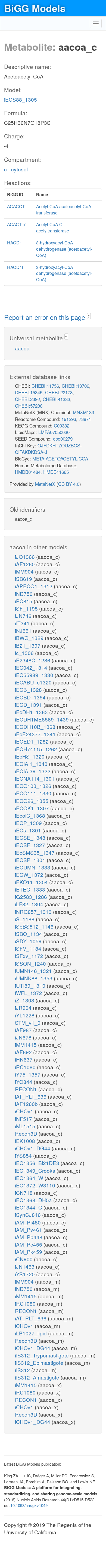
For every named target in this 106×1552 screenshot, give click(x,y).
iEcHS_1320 (30, 756)
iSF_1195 (27, 608)
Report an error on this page (45, 317)
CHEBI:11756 (45, 385)
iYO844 (24, 1081)
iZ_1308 (25, 1000)
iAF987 (24, 1029)
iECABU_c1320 (34, 682)
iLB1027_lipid (31, 1333)
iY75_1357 (28, 1074)
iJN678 (24, 1037)
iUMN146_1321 (34, 970)
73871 (85, 419)
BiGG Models (35, 8)
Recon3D (27, 1133)
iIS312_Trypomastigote (42, 1355)
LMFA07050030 (54, 432)
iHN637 (24, 1059)
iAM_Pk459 (29, 1251)
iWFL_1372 (29, 992)
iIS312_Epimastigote (40, 1362)
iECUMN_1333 (33, 867)
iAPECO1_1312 (34, 586)
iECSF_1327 (30, 844)
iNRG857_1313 (34, 911)
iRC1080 (26, 1067)
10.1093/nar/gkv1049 (29, 1505)
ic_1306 (25, 652)
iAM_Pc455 (29, 1244)
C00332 (61, 425)
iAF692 (24, 1052)
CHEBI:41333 (56, 399)
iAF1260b (27, 1103)
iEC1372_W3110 (36, 1185)
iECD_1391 (29, 704)
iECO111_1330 (34, 793)
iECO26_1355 (32, 800)
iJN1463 (25, 1266)
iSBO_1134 (29, 933)
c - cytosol (16, 169)
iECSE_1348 (31, 837)
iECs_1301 (28, 830)
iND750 (24, 593)
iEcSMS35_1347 (35, 852)
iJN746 (24, 615)
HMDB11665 (56, 471)
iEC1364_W (30, 1177)
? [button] (89, 316)
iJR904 (24, 1007)
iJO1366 (25, 556)
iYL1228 (25, 1015)
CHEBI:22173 (59, 392)
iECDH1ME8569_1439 (42, 719)
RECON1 (26, 1089)
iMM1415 (26, 1044)
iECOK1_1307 (32, 808)
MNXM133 (83, 412)
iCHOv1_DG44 (33, 1148)
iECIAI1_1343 (32, 763)
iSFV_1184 (29, 948)
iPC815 (24, 601)
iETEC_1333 (30, 889)
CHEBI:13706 (75, 385)
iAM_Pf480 (28, 1222)
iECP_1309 (29, 822)
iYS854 (24, 1155)
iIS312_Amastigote (38, 1377)
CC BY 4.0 (68, 483)
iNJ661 (24, 630)
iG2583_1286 (31, 896)
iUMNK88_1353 (34, 978)
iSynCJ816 (28, 1214)
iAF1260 (25, 564)
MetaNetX (45, 483)
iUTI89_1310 (31, 985)
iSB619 (24, 578)
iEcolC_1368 (30, 815)
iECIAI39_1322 (33, 771)
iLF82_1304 (30, 904)
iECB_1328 (29, 689)
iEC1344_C (29, 1207)
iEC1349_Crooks (36, 1170)
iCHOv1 (25, 1111)
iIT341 (23, 623)
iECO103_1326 (34, 785)
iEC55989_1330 (35, 674)
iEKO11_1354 (32, 882)
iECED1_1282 (32, 741)
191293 (68, 419)
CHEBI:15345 (28, 392)
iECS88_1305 (20, 99)
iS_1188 (25, 919)
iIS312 (23, 1370)
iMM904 (25, 571)
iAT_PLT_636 (31, 1096)
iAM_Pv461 (29, 1229)
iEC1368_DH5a (34, 1200)
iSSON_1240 (31, 963)
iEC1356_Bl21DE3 (38, 1162)
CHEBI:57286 (28, 405)
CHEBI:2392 (27, 399)
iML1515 (26, 1126)
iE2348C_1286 (33, 660)
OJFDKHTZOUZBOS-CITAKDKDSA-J (48, 448)
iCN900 (24, 1259)
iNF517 (24, 1118)
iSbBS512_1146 (35, 926)
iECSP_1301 (31, 859)
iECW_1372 (30, 874)
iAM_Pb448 (29, 1237)
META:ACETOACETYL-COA (60, 458)
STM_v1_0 (28, 1022)
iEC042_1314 (32, 667)
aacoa (22, 348)
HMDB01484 (27, 471)
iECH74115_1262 (36, 749)
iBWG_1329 (30, 637)
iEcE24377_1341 (36, 734)
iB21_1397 (28, 645)
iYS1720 (25, 1274)
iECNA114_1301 (35, 778)
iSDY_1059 (29, 941)
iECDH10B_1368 (36, 726)
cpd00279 (63, 438)
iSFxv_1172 (30, 955)
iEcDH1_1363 (32, 712)
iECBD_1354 (31, 697)
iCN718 (24, 1192)
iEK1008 (25, 1140)
